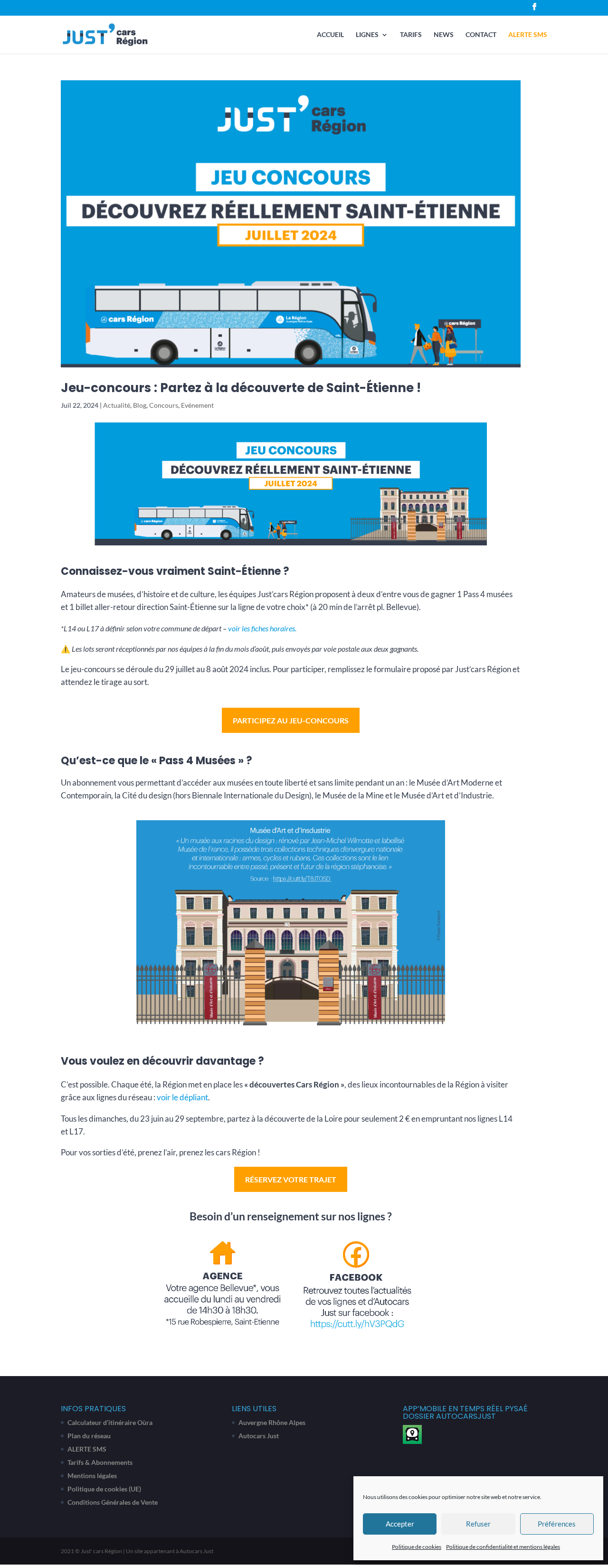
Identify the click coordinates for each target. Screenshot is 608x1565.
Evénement (197, 405)
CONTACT (481, 34)
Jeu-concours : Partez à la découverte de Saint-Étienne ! (241, 387)
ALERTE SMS (527, 34)
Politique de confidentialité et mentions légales (503, 1546)
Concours (163, 405)
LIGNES (367, 34)
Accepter (400, 1523)
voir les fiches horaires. (261, 628)
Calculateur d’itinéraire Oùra (109, 1422)
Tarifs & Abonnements (100, 1462)
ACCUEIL (330, 34)
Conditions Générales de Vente (112, 1502)
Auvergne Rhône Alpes (271, 1422)
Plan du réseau (89, 1436)
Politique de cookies (416, 1546)
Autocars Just (258, 1436)
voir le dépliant (182, 1097)
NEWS (444, 34)
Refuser (478, 1523)
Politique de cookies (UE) (104, 1489)
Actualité (116, 405)
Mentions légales (92, 1475)
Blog (139, 405)
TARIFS (411, 34)
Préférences (557, 1523)
